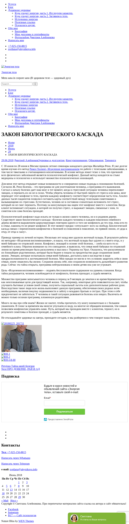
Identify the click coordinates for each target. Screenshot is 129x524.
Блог (10, 7)
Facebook (13, 509)
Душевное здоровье (19, 10)
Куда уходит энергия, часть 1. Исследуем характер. (44, 13)
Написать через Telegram (15, 463)
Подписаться (64, 411)
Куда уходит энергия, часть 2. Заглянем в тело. (41, 16)
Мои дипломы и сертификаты (32, 34)
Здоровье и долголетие (51, 160)
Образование (96, 160)
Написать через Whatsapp (15, 458)
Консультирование (76, 160)
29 (19, 497)
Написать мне (16, 40)
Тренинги (110, 160)
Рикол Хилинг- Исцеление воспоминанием (54, 169)
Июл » (14, 500)
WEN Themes (26, 521)
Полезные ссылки (25, 22)
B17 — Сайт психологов (22, 515)
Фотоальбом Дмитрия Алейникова (35, 37)
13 (11, 489)
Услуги (12, 4)
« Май (4, 500)
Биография (21, 31)
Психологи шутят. (25, 25)
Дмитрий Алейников (26, 160)
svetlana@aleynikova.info (22, 49)
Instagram (13, 512)
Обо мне (13, 28)
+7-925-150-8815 (17, 46)
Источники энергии (26, 19)
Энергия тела (9, 72)
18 (3, 493)
